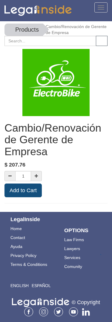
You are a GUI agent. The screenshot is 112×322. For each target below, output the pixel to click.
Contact (17, 237)
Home (16, 228)
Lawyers (72, 248)
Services (72, 257)
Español (41, 285)
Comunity (73, 266)
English (19, 285)
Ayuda (16, 246)
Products (27, 29)
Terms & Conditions (28, 264)
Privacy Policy (23, 255)
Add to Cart (23, 190)
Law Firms (74, 239)
